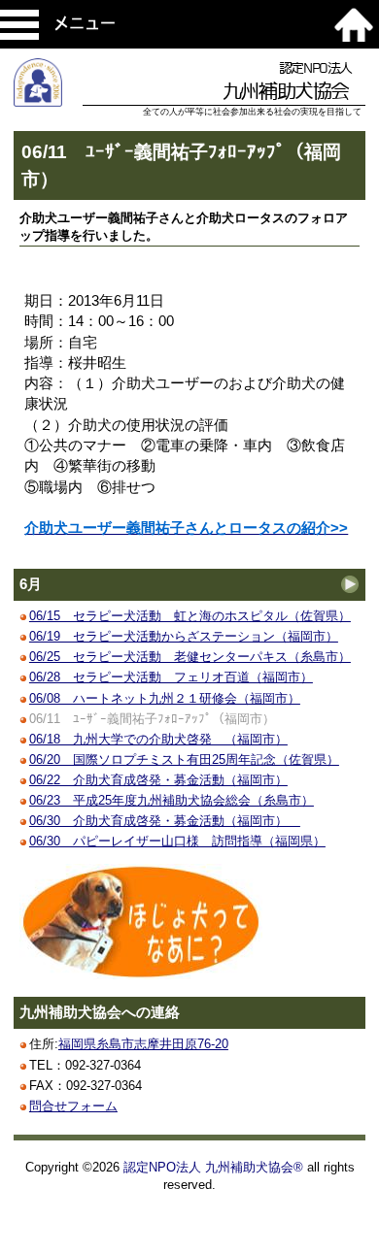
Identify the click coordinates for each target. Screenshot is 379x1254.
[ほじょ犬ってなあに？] (140, 975)
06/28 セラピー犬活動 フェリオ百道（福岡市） (171, 677)
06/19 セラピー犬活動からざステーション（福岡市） (183, 636)
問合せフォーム (73, 1106)
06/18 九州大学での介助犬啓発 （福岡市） (158, 739)
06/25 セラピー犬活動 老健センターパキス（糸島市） (190, 656)
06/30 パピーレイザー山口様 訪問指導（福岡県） (177, 841)
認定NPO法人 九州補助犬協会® (213, 1167)
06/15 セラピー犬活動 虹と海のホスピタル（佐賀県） (190, 616)
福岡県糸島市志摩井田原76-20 (143, 1044)
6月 (30, 584)
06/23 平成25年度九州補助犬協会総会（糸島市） (171, 800)
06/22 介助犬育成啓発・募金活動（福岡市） (158, 780)
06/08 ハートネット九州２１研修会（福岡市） (164, 698)
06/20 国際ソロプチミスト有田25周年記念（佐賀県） (184, 759)
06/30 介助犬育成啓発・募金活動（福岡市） (164, 820)
